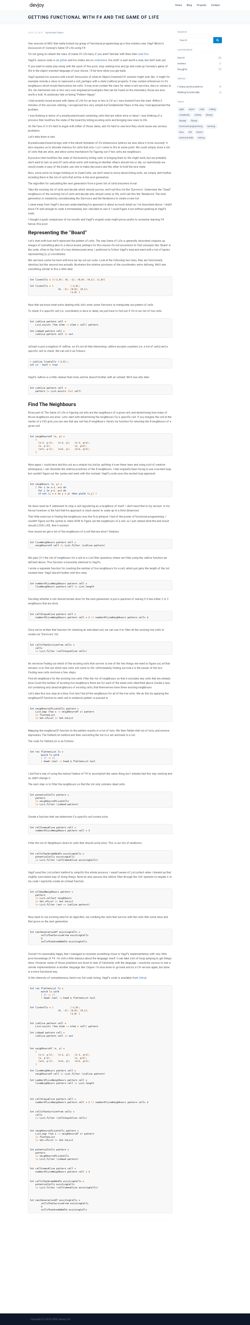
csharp (198, 115)
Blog (189, 5)
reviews (199, 63)
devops (182, 121)
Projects (201, 5)
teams (199, 132)
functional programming (191, 126)
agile (181, 109)
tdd (190, 132)
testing (201, 138)
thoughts (199, 69)
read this (143, 54)
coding (212, 109)
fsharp (194, 121)
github (63, 60)
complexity (184, 115)
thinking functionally (199, 92)
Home (178, 5)
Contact (215, 5)
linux (181, 132)
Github (143, 977)
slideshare (100, 60)
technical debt (186, 138)
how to (199, 57)
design (209, 115)
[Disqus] (100, 1266)
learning (211, 126)
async (192, 109)
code (201, 109)
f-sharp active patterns (199, 86)
